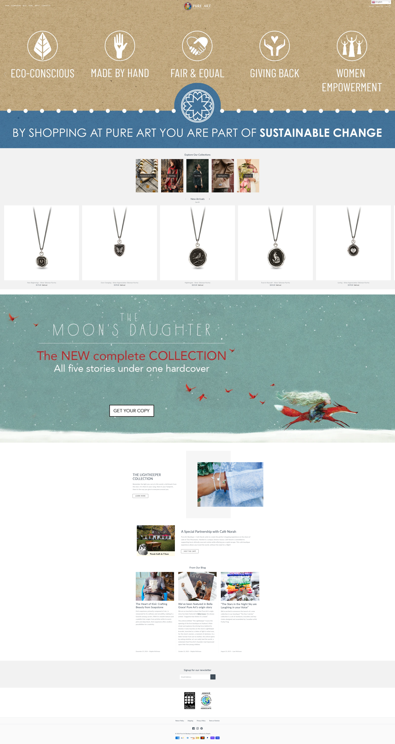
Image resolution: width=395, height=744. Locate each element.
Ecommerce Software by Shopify (200, 733)
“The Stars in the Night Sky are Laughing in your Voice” (239, 605)
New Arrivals (197, 198)
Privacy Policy (201, 721)
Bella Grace (202, 614)
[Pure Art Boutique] (197, 6)
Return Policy (179, 721)
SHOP (7, 5)
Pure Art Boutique (185, 733)
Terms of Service (214, 721)
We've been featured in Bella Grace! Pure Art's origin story (195, 605)
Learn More (140, 496)
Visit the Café (190, 551)
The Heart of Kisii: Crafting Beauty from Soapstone (151, 605)
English (378, 2)
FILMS (31, 5)
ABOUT (37, 5)
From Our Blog (197, 567)
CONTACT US (46, 5)
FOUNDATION (16, 5)
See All (197, 202)
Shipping (190, 721)
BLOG (25, 5)
